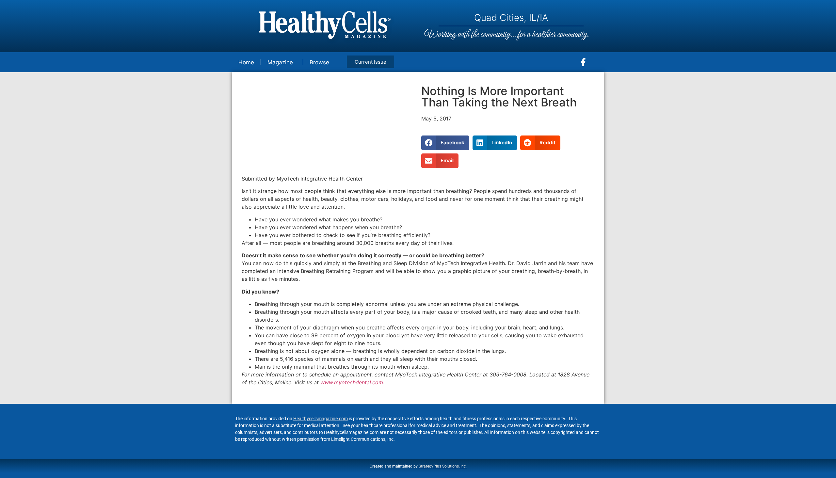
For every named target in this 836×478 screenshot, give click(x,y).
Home (246, 62)
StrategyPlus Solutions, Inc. (443, 466)
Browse (319, 62)
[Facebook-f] (583, 62)
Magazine (280, 62)
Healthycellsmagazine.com (320, 418)
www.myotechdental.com (351, 382)
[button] (445, 142)
